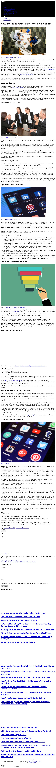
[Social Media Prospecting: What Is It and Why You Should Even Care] (15, 663)
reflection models (18, 93)
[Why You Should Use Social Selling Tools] (15, 724)
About (5, 7)
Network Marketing (9, 9)
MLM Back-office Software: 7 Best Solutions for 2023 (25, 677)
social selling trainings (10, 528)
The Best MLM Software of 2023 (16, 738)
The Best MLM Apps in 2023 (13, 735)
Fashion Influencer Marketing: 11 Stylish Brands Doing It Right (18, 561)
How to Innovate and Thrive (9, 560)
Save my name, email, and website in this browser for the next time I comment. (25, 583)
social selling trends (18, 87)
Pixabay (19, 57)
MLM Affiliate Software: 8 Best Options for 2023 (23, 742)
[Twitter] (2, 3)
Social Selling (7, 10)
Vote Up (3, 529)
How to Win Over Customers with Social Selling (23, 698)
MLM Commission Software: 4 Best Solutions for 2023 (26, 731)
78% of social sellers (49, 69)
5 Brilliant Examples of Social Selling (18, 642)
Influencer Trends (9, 13)
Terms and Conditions (35, 761)
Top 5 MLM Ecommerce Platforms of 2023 (20, 617)
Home (5, 18)
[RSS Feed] (3, 3)
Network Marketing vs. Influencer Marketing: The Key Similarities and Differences (26, 625)
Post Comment (4, 586)
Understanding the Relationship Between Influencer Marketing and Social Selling (25, 703)
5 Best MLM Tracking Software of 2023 (19, 620)
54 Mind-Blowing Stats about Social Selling (21, 751)
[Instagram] (1, 3)
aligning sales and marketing (13, 380)
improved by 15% (15, 311)
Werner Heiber (10, 137)
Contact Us (7, 14)
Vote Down (3, 530)
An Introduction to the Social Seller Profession (23, 613)
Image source (5, 463)
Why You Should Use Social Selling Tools (19, 727)
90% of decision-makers (26, 74)
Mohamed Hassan (11, 307)
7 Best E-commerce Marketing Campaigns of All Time (26, 633)
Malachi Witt (10, 57)
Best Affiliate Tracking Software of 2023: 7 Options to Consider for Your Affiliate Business (26, 746)
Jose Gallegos (5, 554)
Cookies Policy (33, 762)
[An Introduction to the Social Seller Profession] (15, 610)
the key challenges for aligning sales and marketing (30, 366)
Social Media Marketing (10, 12)
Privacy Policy (33, 760)
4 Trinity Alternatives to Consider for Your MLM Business (27, 629)
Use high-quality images (31, 415)
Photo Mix (9, 219)
